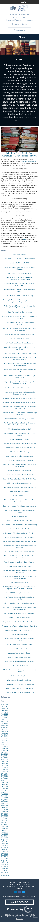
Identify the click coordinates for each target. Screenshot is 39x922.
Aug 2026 (4, 704)
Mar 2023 (4, 781)
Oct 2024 (4, 746)
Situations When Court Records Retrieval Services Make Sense (20, 465)
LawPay (23, 2)
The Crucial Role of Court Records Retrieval (19, 388)
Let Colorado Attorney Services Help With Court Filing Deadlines (19, 329)
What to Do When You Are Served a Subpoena (19, 603)
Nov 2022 (4, 788)
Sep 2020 (4, 838)
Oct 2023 (4, 767)
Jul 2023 (4, 773)
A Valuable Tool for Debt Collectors (19, 653)
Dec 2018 (4, 870)
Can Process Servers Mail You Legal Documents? (19, 487)
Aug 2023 (4, 771)
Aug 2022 (4, 794)
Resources (9, 886)
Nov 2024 (4, 744)
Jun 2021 (4, 821)
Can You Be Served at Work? (19, 529)
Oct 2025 (4, 723)
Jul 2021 (4, 819)
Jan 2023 (4, 784)
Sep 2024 (4, 748)
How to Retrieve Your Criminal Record (19, 645)
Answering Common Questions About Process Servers (19, 434)
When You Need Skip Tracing (19, 452)
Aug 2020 (4, 840)
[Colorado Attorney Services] (19, 8)
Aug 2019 (4, 861)
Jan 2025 (4, 741)
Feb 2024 (4, 762)
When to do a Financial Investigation (19, 680)
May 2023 (4, 777)
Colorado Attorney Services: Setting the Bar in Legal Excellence (19, 413)
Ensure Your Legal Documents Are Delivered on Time (20, 370)
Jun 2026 (4, 708)
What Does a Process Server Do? (19, 429)
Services (24, 882)
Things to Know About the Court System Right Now (19, 626)
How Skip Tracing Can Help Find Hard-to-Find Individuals (19, 348)
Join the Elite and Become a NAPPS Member (19, 259)
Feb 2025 (4, 739)
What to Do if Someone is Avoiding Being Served (19, 398)
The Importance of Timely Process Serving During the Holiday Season (19, 364)
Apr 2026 (4, 712)
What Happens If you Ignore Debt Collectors (19, 562)
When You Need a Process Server (19, 470)
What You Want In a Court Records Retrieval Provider (19, 511)
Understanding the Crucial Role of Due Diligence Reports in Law (19, 407)
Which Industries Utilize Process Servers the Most (19, 541)
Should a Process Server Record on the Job (19, 693)
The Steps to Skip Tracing (19, 582)
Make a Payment (19, 902)
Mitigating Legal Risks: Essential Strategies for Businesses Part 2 (19, 383)
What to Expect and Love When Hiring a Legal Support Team (19, 284)
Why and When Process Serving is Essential (19, 419)
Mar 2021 (4, 826)
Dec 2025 (4, 720)
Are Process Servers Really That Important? (20, 684)
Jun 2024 (4, 754)
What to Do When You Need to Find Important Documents (19, 557)
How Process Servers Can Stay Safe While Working (19, 525)
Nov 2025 (4, 722)
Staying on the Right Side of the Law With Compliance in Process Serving (20, 278)
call (24, 239)
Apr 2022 (4, 802)
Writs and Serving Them (19, 676)
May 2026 (4, 710)
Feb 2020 (4, 851)
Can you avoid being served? (19, 666)
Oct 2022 (4, 790)
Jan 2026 (4, 718)
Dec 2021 (4, 809)
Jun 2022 (4, 798)
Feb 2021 (4, 828)
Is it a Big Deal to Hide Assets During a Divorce (19, 613)
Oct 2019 (4, 857)
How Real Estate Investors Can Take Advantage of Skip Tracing (19, 571)
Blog (19, 888)
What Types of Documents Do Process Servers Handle (19, 598)
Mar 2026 (4, 714)
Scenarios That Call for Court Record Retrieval (19, 448)
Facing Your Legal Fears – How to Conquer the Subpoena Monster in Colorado (19, 307)
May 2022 (4, 800)
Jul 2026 (4, 706)
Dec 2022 (4, 786)
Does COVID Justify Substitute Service (19, 593)
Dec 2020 (4, 832)
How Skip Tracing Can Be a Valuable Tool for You (19, 479)
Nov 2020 (4, 834)
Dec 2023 (4, 765)
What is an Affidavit (19, 254)
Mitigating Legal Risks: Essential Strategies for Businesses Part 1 (19, 393)
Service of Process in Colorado (19, 439)
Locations (14, 884)
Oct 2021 (4, 813)
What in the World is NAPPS (19, 263)
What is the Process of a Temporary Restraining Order (19, 671)
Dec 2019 (4, 855)
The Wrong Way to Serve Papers (19, 649)
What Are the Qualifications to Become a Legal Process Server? (19, 377)
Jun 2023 (4, 775)
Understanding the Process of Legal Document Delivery (19, 290)
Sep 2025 (4, 725)
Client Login (19, 30)
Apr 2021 (4, 824)
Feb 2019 (4, 868)
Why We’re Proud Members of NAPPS (19, 312)
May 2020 (4, 845)
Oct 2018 (4, 872)
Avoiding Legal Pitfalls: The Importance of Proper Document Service (19, 358)
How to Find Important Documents (19, 657)
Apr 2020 (4, 847)
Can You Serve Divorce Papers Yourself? (19, 475)
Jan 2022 (4, 807)
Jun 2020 (4, 843)
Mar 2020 (4, 849)
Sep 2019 (4, 859)
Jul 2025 (4, 729)
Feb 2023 (4, 783)
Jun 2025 (4, 731)
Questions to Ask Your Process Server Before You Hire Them (19, 546)
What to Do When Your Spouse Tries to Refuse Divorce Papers (19, 501)
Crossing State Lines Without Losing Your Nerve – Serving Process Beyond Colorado (19, 301)
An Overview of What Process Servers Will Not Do (19, 533)
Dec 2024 (4, 743)
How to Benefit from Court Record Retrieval (19, 630)
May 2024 (4, 756)
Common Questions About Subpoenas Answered (19, 506)
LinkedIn (29, 2)
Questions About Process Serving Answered (19, 537)
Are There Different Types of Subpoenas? (20, 460)
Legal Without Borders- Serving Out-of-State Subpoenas (19, 268)
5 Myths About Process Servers (19, 618)
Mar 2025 (4, 737)
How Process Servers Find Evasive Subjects (19, 552)
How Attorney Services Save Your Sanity (19, 296)
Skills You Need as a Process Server (19, 483)
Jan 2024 (4, 763)
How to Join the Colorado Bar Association (19, 334)
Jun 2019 (4, 863)
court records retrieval (28, 161)
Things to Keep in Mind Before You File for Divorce (19, 622)
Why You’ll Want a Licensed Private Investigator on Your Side (19, 317)
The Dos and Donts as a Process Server (19, 688)
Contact (31, 886)
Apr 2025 (4, 735)
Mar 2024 (4, 760)
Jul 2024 (4, 752)
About (27, 884)
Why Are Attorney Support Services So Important (19, 353)
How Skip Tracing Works (19, 634)
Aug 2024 (4, 750)
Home (13, 882)
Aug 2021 (4, 817)
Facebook (33, 2)
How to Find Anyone (19, 496)
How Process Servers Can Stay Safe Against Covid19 (19, 639)
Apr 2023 (4, 779)
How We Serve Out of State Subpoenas (19, 456)
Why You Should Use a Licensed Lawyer (19, 343)
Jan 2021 (4, 830)
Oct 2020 (4, 836)
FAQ (21, 886)
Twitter (37, 2)
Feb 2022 (4, 805)
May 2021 (4, 823)
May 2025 (4, 733)
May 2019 (4, 864)
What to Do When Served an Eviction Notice (19, 661)
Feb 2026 (4, 716)
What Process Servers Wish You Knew (19, 520)
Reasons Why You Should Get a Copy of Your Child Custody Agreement (19, 577)
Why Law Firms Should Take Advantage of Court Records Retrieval (19, 154)
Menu (21, 36)
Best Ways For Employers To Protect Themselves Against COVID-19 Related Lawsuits (19, 588)
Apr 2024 (4, 758)
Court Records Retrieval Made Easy (19, 273)
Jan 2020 (4, 853)
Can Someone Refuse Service (20, 339)
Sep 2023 (4, 769)
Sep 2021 (4, 815)
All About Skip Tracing (19, 516)
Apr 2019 (4, 866)
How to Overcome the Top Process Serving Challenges (19, 323)
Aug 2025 (4, 727)
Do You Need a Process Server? (19, 491)
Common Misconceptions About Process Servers (19, 443)
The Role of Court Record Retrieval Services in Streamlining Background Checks (19, 424)
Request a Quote (19, 24)
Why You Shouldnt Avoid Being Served (19, 566)
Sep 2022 (4, 792)
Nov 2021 (4, 811)
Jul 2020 (4, 842)
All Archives (5, 875)
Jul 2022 (4, 796)
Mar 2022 (4, 803)
